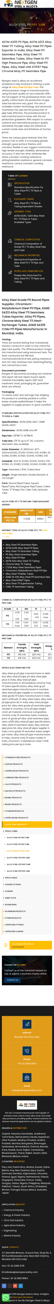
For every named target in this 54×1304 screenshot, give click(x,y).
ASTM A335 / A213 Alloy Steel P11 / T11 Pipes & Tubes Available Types (29, 219)
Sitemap (17, 1297)
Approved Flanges (14, 931)
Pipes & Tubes (11, 831)
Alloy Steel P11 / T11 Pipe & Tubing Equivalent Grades (28, 205)
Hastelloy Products (15, 791)
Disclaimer (28, 1297)
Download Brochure (23, 945)
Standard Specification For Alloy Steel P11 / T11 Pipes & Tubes (28, 190)
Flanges (9, 891)
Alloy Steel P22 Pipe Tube (18, 864)
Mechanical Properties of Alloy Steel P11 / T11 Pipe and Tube (28, 263)
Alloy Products (13, 784)
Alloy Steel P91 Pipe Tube (18, 871)
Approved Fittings (14, 924)
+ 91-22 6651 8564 (18, 1278)
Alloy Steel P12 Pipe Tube (18, 857)
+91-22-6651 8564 (27, 1063)
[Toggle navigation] (49, 4)
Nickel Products (13, 804)
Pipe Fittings (11, 878)
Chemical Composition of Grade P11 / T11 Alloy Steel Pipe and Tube (30, 247)
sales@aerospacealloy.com (27, 1090)
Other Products (13, 918)
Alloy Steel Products (16, 824)
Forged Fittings (13, 884)
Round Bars (11, 904)
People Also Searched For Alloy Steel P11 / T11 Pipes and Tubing (29, 278)
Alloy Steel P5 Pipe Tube (18, 837)
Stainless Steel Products (17, 757)
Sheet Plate (10, 898)
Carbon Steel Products (17, 777)
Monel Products (13, 797)
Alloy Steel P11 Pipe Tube (18, 851)
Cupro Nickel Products (16, 817)
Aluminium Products (15, 911)
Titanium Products (14, 811)
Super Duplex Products (17, 771)
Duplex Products (14, 764)
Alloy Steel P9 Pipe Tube (18, 844)
